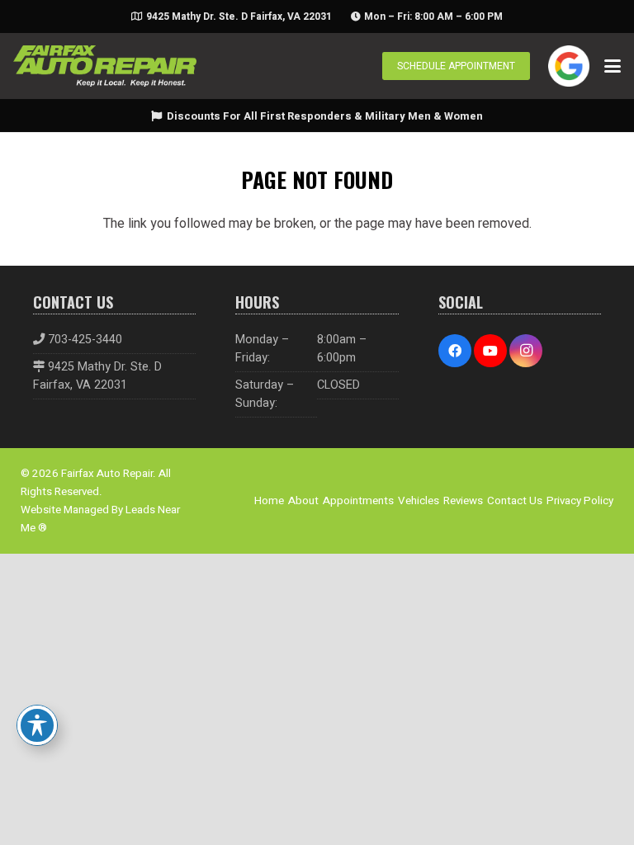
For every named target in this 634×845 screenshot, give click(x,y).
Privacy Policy (579, 501)
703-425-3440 (85, 339)
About (303, 501)
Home (269, 501)
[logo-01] (104, 66)
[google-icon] (568, 66)
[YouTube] (490, 350)
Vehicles (418, 501)
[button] (613, 66)
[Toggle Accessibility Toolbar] (37, 725)
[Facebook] (454, 350)
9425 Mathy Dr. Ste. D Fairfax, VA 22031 (97, 376)
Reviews (463, 501)
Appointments (358, 501)
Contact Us (514, 501)
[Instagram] (525, 350)
